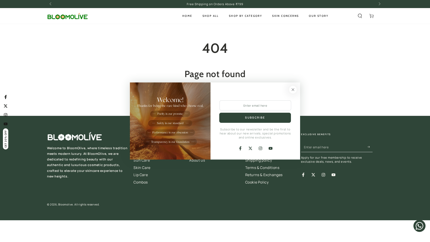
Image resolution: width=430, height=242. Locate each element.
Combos (140, 182)
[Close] (293, 90)
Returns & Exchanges (264, 174)
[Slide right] (379, 4)
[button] (360, 16)
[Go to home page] (67, 16)
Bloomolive (65, 204)
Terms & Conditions (262, 167)
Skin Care (141, 167)
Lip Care (140, 174)
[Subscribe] (370, 147)
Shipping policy (258, 160)
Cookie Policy (257, 182)
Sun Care (141, 160)
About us (197, 160)
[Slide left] (51, 4)
